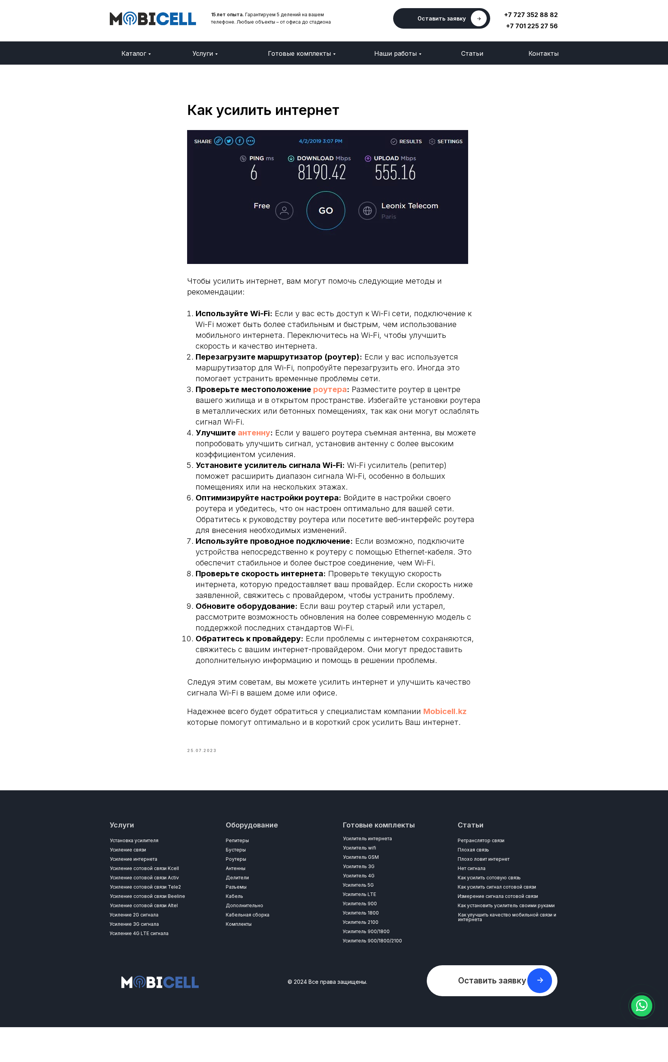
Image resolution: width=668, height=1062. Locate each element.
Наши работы (395, 53)
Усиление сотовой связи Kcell (144, 868)
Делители (237, 877)
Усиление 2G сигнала (133, 915)
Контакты (543, 53)
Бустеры (236, 850)
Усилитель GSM (361, 857)
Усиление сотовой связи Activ (144, 877)
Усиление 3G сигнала (134, 924)
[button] (540, 980)
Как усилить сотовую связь (489, 877)
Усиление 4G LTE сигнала (139, 933)
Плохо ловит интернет (484, 859)
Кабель (234, 896)
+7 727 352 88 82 (531, 15)
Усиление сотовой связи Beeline (147, 896)
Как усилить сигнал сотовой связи (497, 887)
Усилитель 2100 (360, 922)
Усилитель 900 (360, 903)
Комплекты (239, 924)
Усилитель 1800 (361, 913)
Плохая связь (473, 850)
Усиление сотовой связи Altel (144, 905)
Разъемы (236, 887)
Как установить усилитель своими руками (506, 905)
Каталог (133, 53)
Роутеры (236, 859)
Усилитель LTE (359, 894)
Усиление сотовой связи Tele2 (145, 887)
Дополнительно (244, 905)
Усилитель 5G (358, 885)
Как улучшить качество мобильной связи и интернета (507, 917)
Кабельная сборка (247, 915)
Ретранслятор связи (481, 840)
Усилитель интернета (367, 838)
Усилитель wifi (359, 848)
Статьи (472, 53)
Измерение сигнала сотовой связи (498, 896)
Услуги (203, 53)
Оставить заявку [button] (442, 18)
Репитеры (237, 840)
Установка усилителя (134, 840)
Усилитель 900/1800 (366, 931)
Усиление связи (128, 850)
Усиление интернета (133, 859)
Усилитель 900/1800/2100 (372, 941)
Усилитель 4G (359, 876)
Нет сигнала (472, 868)
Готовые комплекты (299, 53)
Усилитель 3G (359, 866)
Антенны (235, 868)
